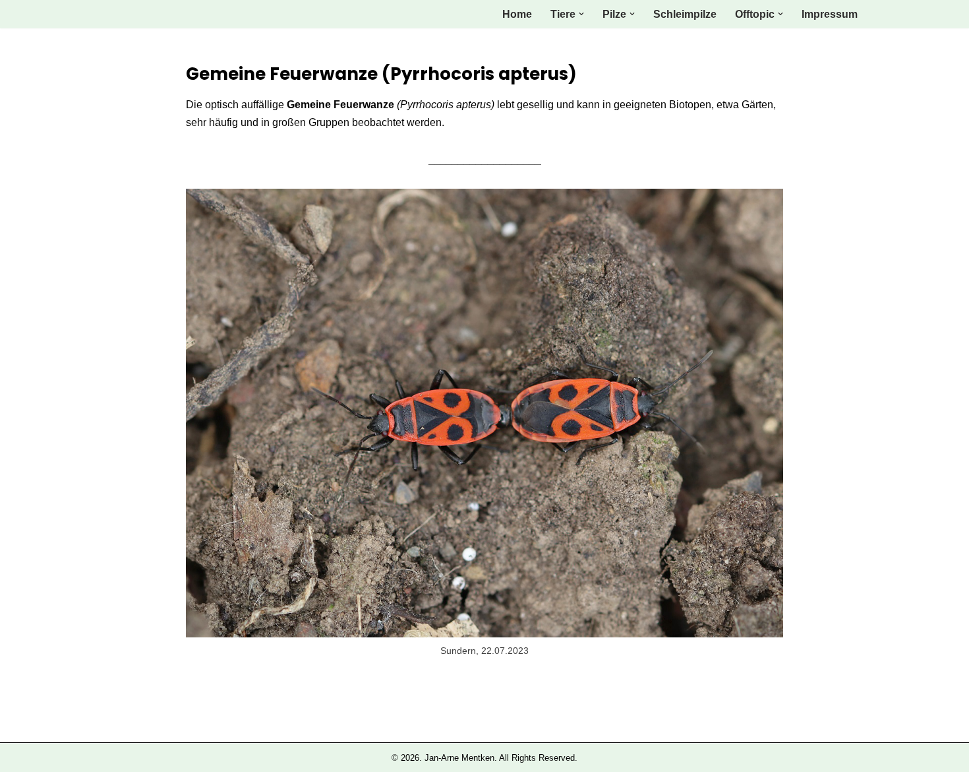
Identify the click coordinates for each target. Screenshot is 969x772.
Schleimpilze (685, 14)
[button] (581, 13)
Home (517, 14)
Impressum (830, 14)
